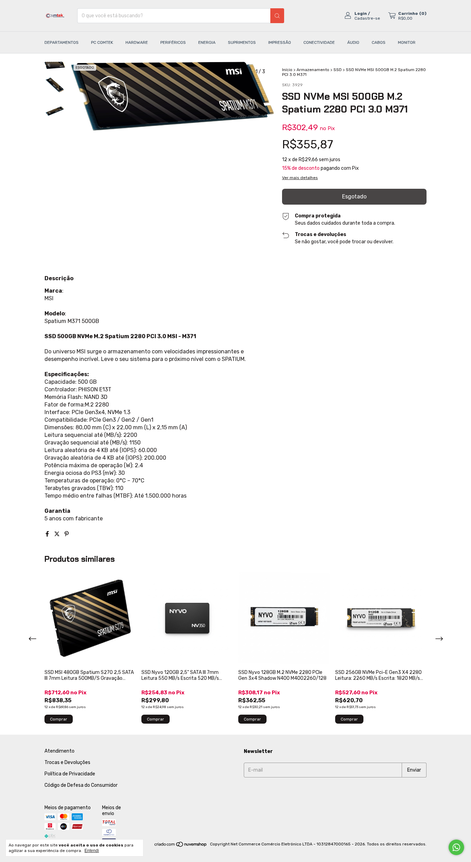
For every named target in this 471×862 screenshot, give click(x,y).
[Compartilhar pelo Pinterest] (66, 534)
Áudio (353, 42)
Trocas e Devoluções (67, 762)
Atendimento (59, 751)
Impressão (279, 42)
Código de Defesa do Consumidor (81, 785)
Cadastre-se (367, 18)
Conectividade (319, 42)
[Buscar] (277, 15)
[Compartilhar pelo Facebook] (47, 534)
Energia (207, 42)
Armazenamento (313, 69)
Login (360, 13)
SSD (337, 69)
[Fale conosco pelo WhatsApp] (456, 847)
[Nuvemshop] (181, 845)
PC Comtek (102, 42)
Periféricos (173, 42)
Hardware (137, 42)
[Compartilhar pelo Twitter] (57, 534)
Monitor (406, 42)
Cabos (378, 42)
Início (287, 69)
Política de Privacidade (69, 774)
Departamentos (61, 42)
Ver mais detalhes (300, 177)
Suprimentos (242, 42)
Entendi (91, 850)
